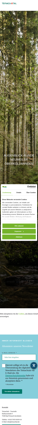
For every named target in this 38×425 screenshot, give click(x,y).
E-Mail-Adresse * (9, 352)
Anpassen (18, 231)
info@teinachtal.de (13, 422)
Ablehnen (19, 237)
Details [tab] (18, 192)
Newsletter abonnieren (12, 391)
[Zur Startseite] (9, 4)
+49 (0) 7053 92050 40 (15, 419)
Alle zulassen (19, 226)
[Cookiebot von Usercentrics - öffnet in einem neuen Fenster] (27, 187)
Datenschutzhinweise (15, 375)
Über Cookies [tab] (31, 192)
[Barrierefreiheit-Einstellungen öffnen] (34, 365)
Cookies (21, 314)
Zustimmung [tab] (6, 192)
